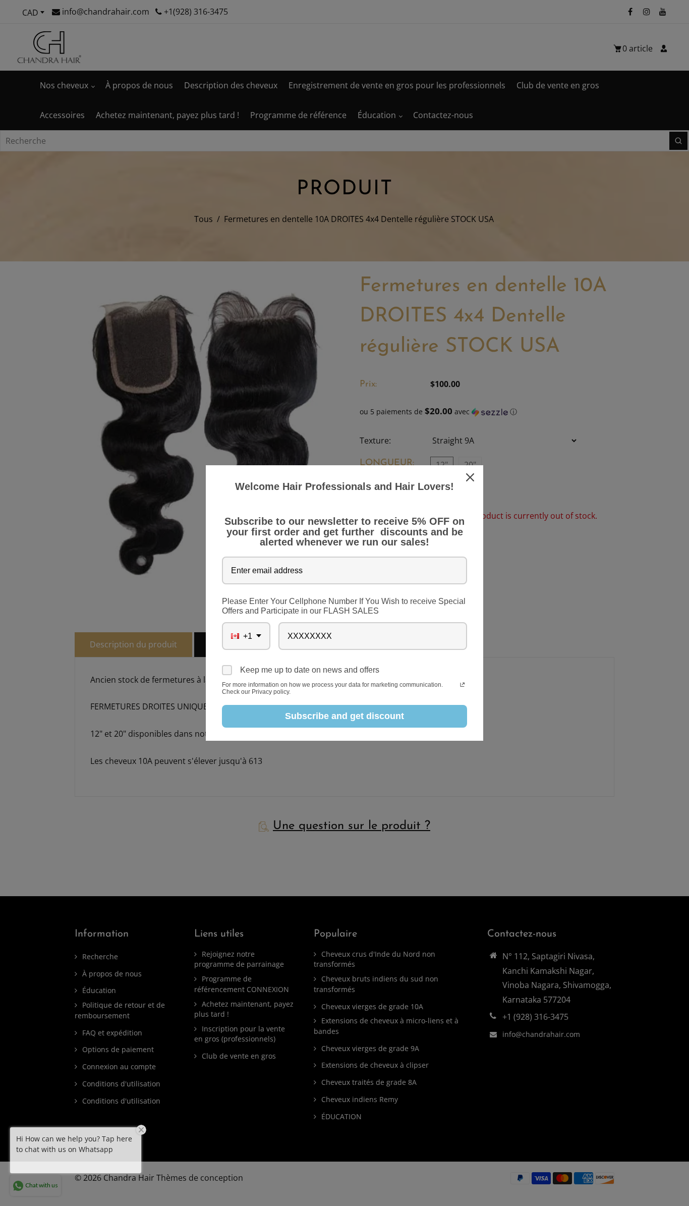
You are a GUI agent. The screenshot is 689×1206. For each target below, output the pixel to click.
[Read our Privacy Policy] (462, 686)
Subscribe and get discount (344, 716)
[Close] (471, 477)
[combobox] (246, 636)
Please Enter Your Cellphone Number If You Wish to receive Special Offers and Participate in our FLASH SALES (344, 606)
